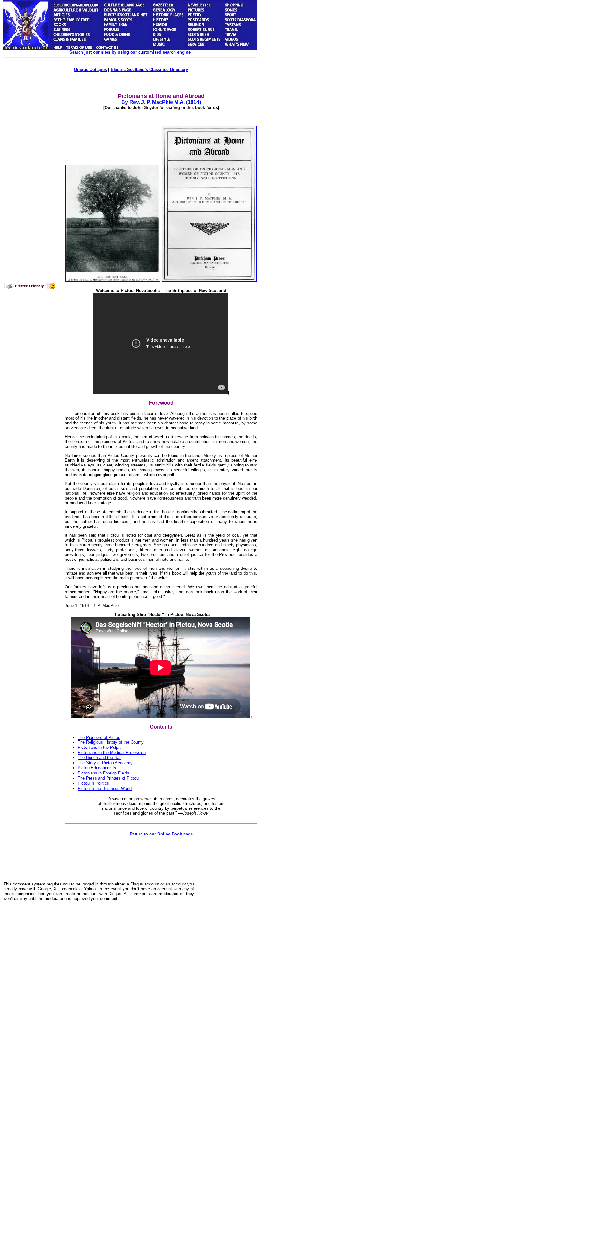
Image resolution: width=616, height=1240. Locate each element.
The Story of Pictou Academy (105, 762)
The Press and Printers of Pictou (108, 778)
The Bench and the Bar (99, 757)
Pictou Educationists (97, 767)
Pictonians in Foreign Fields (103, 773)
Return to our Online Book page (161, 834)
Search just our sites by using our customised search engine (130, 52)
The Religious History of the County (111, 742)
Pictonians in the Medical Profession (112, 752)
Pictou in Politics (93, 783)
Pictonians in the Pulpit (99, 747)
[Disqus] (99, 985)
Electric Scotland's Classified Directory (149, 69)
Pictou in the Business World (105, 788)
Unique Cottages (90, 69)
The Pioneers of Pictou (99, 737)
